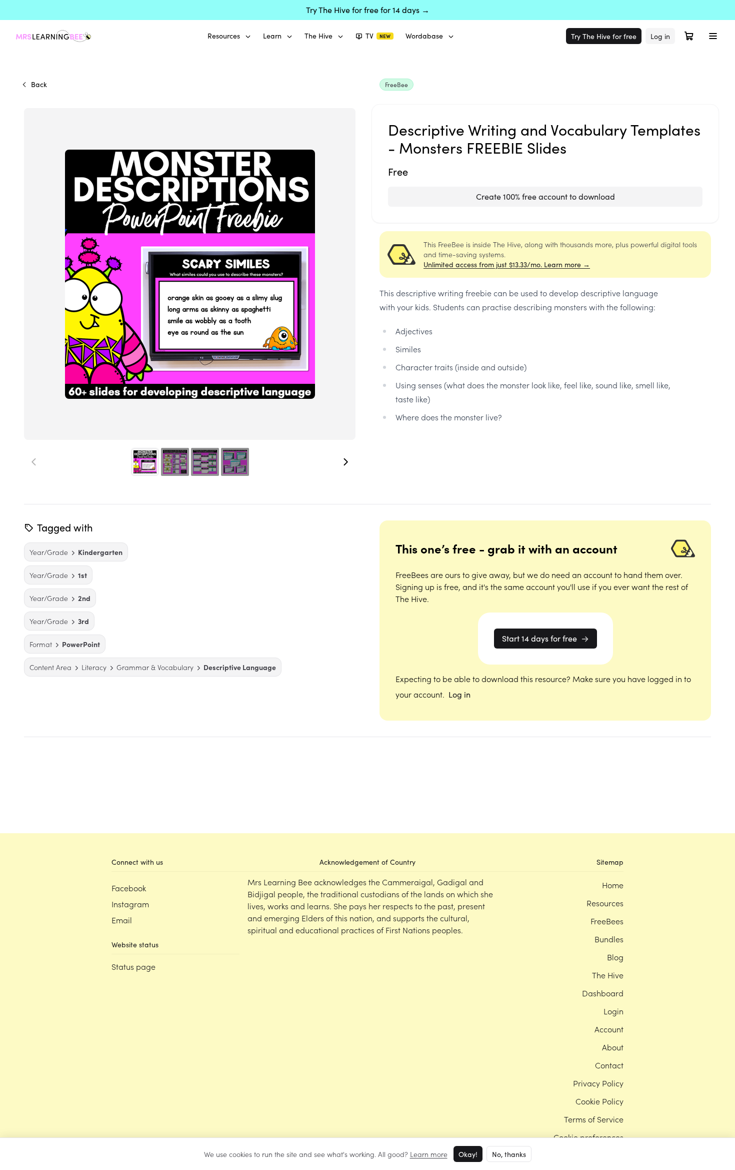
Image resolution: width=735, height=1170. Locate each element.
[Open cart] (689, 36)
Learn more (429, 1154)
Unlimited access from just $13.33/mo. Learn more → (507, 264)
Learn (272, 36)
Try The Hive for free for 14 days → (368, 10)
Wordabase (424, 36)
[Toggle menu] (713, 36)
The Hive (318, 36)
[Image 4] (235, 462)
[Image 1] (145, 462)
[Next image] (346, 462)
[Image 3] (205, 462)
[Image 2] (175, 462)
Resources (224, 36)
